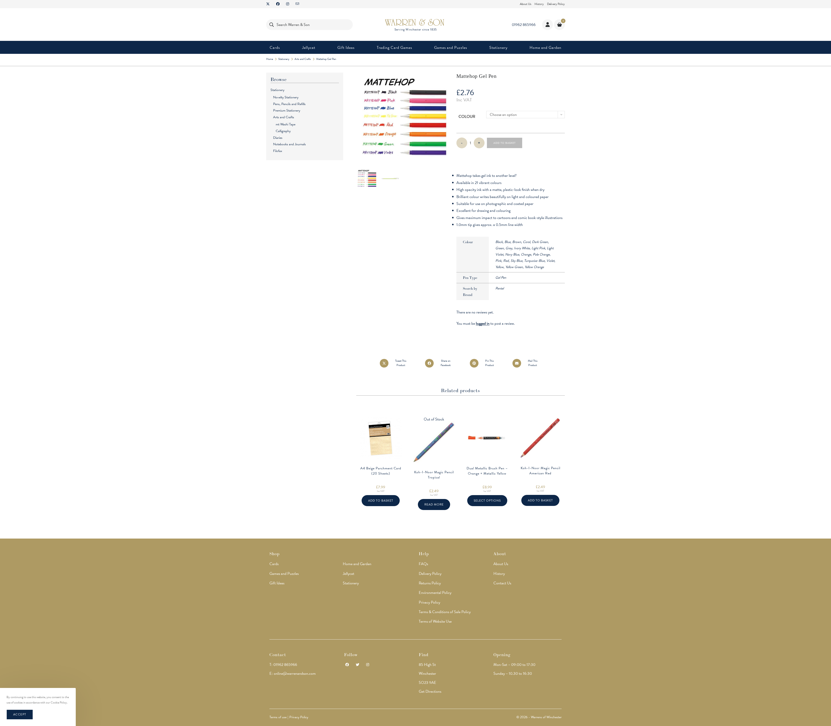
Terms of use (278, 717)
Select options (487, 500)
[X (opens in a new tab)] (269, 4)
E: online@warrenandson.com (292, 673)
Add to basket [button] (380, 500)
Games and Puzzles (284, 573)
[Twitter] (357, 665)
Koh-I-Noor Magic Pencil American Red (540, 470)
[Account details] (547, 24)
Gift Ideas (276, 583)
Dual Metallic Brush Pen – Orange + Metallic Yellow (487, 471)
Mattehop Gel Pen (326, 59)
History (539, 4)
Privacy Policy (429, 602)
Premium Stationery (286, 110)
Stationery (277, 90)
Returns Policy (430, 583)
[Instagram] (367, 665)
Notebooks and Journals (289, 144)
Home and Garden (357, 564)
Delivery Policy (556, 4)
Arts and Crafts (283, 117)
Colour (467, 116)
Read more (434, 504)
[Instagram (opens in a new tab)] (287, 4)
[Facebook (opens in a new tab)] (278, 4)
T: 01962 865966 (283, 664)
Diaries (277, 137)
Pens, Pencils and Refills (289, 104)
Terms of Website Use (435, 621)
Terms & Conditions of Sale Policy (445, 612)
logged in (483, 323)
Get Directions (430, 691)
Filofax (277, 151)
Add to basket (504, 143)
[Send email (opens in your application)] (297, 4)
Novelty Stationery (285, 97)
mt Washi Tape (285, 124)
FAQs (423, 564)
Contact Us (502, 583)
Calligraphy (283, 131)
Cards (274, 564)
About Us (525, 4)
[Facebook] (347, 665)
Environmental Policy (435, 592)
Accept (19, 714)
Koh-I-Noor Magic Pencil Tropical (434, 475)
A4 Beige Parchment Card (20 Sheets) (380, 471)
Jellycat (348, 573)
